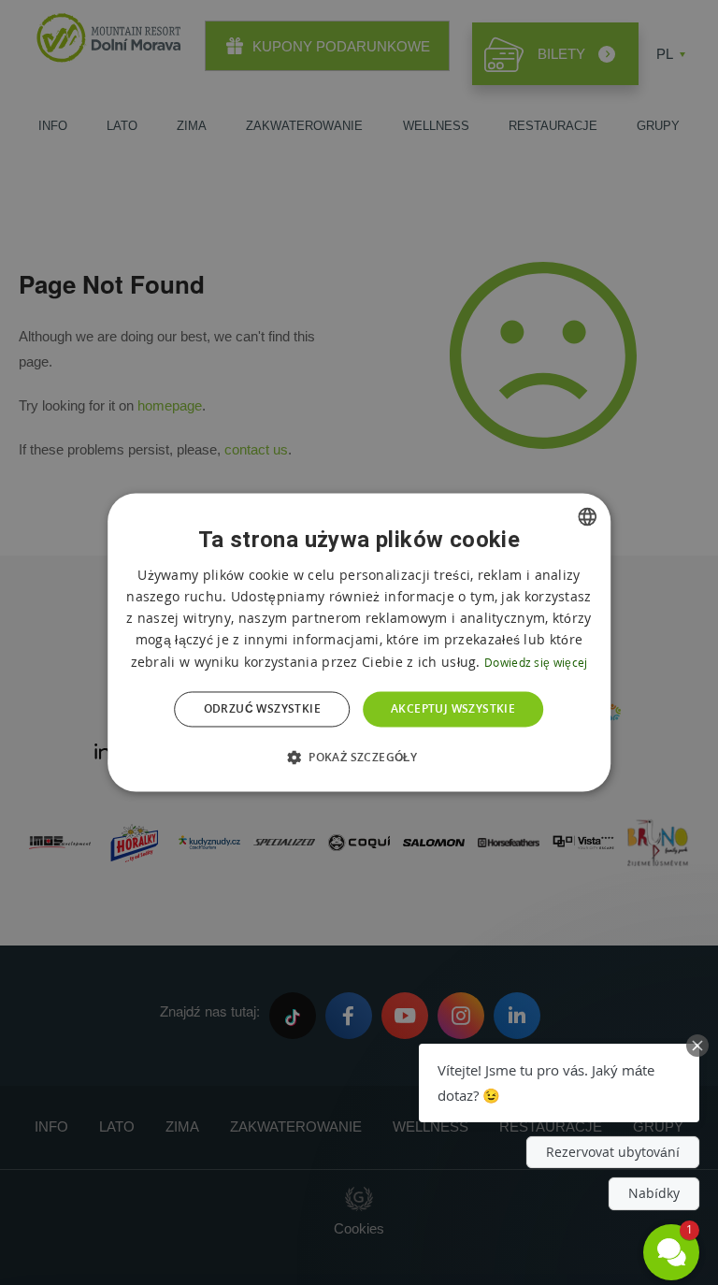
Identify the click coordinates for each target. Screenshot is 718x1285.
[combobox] (587, 516)
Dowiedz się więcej (535, 663)
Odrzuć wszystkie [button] (262, 708)
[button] (359, 757)
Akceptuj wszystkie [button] (453, 708)
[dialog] (359, 642)
